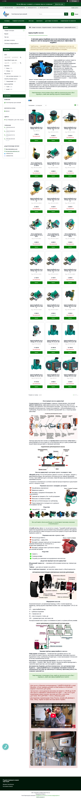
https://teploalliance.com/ (11, 149)
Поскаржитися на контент (41, 795)
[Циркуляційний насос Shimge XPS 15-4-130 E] (53, 153)
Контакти (39, 20)
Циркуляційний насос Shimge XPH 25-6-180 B (70, 200)
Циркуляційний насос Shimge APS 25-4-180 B (36, 200)
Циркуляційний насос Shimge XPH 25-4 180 (70, 375)
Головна (7, 20)
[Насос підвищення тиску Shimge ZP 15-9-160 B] (70, 224)
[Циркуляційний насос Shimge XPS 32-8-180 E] (53, 295)
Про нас (31, 20)
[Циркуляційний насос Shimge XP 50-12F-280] (70, 330)
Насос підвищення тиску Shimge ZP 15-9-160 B (70, 235)
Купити (36, 140)
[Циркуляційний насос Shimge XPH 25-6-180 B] (70, 188)
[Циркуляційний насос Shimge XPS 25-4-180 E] (70, 259)
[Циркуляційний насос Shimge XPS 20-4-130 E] (36, 259)
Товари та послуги (18, 20)
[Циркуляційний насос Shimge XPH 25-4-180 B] (70, 117)
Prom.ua (48, 792)
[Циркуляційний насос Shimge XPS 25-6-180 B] (70, 295)
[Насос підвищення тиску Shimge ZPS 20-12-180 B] (36, 153)
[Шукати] (66, 14)
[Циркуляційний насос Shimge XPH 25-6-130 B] (53, 188)
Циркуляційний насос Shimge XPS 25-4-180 (36, 128)
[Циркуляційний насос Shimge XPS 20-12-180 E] (36, 295)
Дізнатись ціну (59, 4)
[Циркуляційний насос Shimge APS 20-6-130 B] (70, 153)
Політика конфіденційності (11, 43)
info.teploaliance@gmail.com (12, 151)
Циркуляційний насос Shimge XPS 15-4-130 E (53, 164)
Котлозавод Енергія (8, 786)
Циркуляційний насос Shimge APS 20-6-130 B (70, 164)
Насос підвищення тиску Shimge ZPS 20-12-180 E (53, 235)
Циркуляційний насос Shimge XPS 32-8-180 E (53, 306)
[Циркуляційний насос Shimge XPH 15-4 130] (53, 365)
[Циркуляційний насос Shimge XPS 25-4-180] (36, 117)
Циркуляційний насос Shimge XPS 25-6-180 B (70, 306)
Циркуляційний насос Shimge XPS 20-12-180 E (36, 306)
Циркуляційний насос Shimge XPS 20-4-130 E (36, 271)
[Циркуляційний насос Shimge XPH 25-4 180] (70, 365)
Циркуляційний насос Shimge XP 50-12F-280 (70, 341)
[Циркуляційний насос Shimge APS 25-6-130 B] (53, 117)
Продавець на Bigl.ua (40, 794)
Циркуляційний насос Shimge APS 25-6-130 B (53, 128)
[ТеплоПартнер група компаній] (6, 16)
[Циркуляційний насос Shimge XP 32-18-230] (36, 330)
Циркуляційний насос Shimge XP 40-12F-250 (53, 341)
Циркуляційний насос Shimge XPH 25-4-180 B (70, 128)
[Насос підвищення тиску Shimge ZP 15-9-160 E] (36, 224)
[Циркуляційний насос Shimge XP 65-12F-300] (36, 365)
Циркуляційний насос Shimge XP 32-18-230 (36, 341)
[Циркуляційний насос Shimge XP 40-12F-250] (53, 330)
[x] (30, 100)
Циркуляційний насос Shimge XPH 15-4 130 (53, 375)
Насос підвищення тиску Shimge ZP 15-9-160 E (36, 235)
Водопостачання (46, 27)
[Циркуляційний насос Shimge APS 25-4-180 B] (36, 188)
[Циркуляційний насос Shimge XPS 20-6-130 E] (53, 259)
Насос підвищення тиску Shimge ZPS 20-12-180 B (36, 164)
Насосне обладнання (57, 27)
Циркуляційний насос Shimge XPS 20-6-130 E (53, 271)
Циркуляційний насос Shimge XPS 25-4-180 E (70, 271)
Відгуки (6, 33)
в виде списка (77, 105)
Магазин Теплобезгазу (8, 784)
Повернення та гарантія (68, 20)
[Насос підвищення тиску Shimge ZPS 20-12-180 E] (53, 224)
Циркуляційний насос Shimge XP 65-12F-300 (36, 375)
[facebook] (29, 100)
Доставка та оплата (51, 20)
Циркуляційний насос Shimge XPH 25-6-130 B (53, 200)
